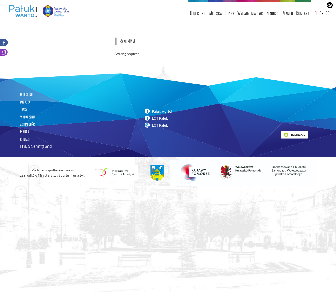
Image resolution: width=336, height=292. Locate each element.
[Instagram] (4, 52)
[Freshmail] (294, 134)
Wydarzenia (246, 13)
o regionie (26, 94)
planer (24, 131)
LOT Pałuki (160, 118)
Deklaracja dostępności (36, 146)
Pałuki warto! (161, 111)
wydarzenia (27, 116)
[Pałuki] (21, 11)
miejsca (25, 101)
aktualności (28, 124)
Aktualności (268, 13)
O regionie (198, 13)
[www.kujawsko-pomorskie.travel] (54, 11)
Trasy (229, 13)
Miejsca (215, 13)
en (322, 13)
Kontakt (302, 13)
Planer (287, 13)
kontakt (25, 139)
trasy (23, 109)
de (327, 13)
